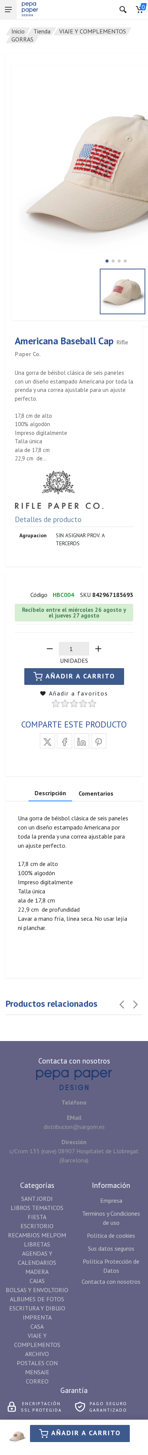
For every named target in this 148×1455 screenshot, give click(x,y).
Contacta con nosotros (111, 1281)
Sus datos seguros (111, 1248)
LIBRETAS (37, 1244)
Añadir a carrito (86, 1432)
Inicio (18, 31)
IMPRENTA (37, 1317)
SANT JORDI (37, 1198)
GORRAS (22, 39)
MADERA (37, 1271)
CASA (37, 1326)
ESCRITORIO (37, 1226)
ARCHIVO (37, 1354)
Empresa (111, 1200)
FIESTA (37, 1217)
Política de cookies (111, 1235)
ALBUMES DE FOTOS (37, 1299)
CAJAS (37, 1281)
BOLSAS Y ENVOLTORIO (37, 1290)
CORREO (37, 1381)
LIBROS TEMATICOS (37, 1207)
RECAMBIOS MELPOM (37, 1235)
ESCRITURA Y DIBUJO (37, 1308)
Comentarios (96, 793)
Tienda (41, 31)
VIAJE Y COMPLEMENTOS (92, 31)
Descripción (50, 793)
